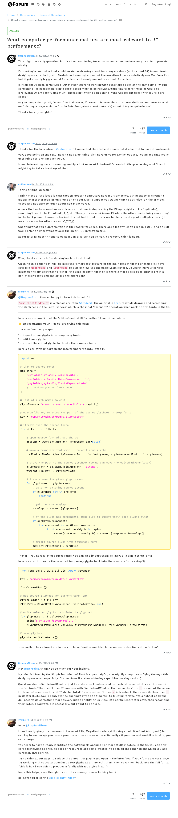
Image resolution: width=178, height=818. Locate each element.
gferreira (23, 291)
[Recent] (38, 4)
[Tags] (43, 4)
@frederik (85, 303)
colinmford (25, 184)
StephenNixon (26, 56)
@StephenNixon (28, 297)
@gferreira (31, 668)
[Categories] (33, 4)
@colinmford (64, 149)
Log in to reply (158, 130)
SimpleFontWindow (62, 777)
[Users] (49, 4)
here (117, 303)
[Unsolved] (59, 4)
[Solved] (54, 4)
